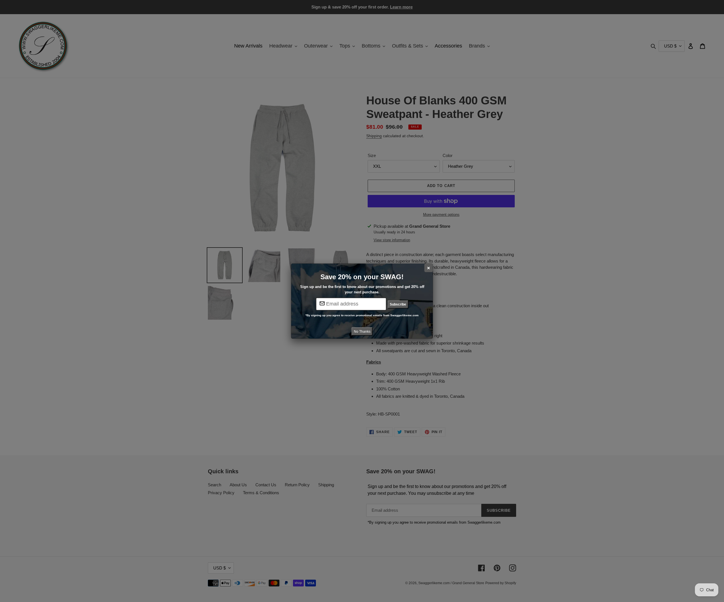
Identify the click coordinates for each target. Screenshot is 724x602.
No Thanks (362, 331)
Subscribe (398, 304)
